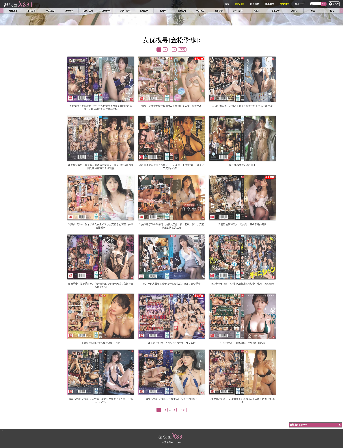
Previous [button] (1, 10)
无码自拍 (240, 4)
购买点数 (255, 4)
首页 (227, 4)
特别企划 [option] (50, 11)
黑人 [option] (332, 11)
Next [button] (341, 10)
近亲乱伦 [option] (182, 11)
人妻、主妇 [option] (88, 11)
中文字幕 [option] (32, 11)
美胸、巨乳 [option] (125, 11)
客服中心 (300, 4)
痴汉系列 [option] (219, 11)
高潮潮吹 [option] (69, 11)
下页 (182, 49)
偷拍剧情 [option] (275, 11)
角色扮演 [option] (144, 11)
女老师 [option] (163, 11)
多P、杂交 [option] (238, 11)
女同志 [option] (294, 11)
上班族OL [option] (106, 11)
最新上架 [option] (13, 11)
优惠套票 (270, 4)
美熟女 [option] (257, 11)
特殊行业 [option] (200, 11)
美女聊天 (285, 4)
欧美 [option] (313, 11)
